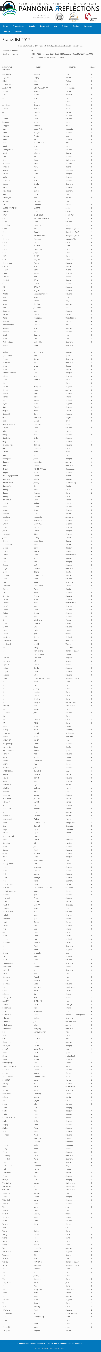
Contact (76, 26)
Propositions (18, 26)
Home (5, 26)
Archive (65, 26)
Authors (18, 31)
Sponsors (88, 26)
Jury (55, 26)
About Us (6, 31)
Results (31, 26)
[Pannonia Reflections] (50, 11)
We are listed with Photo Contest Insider (50, 1348)
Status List (44, 26)
